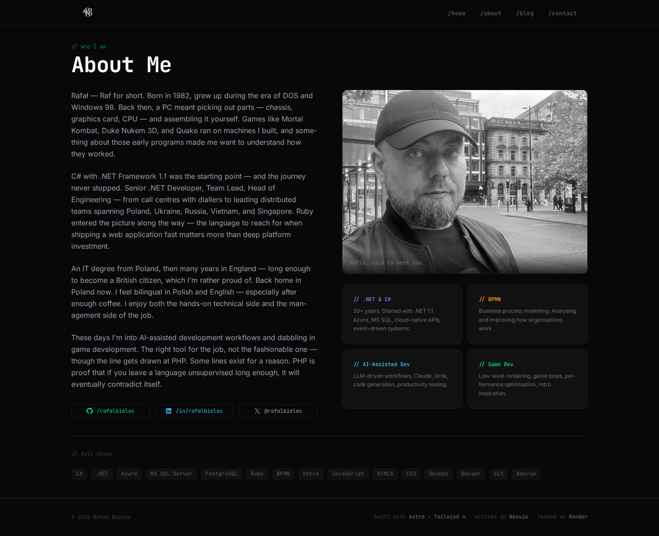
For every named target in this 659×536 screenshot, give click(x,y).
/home (457, 13)
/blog (525, 13)
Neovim (518, 516)
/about (491, 13)
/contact (562, 13)
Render (578, 516)
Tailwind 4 (449, 516)
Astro (417, 516)
